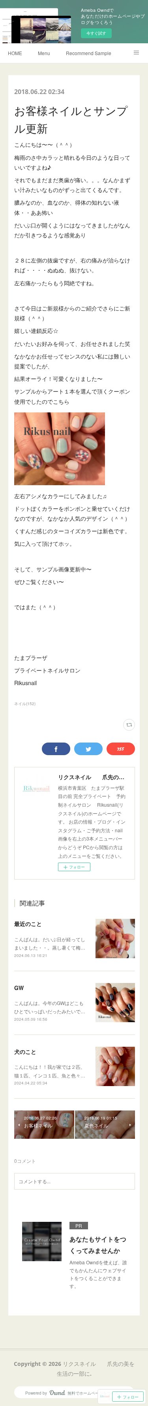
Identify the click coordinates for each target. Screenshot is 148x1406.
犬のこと (25, 1051)
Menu (44, 53)
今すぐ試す (96, 33)
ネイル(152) (25, 703)
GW (19, 988)
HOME (15, 53)
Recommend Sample (88, 53)
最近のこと (28, 923)
